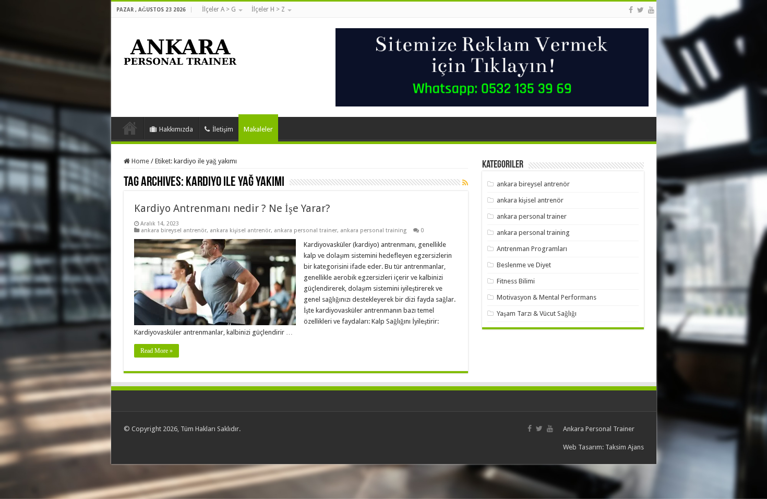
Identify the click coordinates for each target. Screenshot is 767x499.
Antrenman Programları (532, 249)
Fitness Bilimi (516, 281)
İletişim (222, 129)
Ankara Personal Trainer (598, 429)
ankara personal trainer (305, 230)
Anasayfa (129, 128)
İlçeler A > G (219, 9)
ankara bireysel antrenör (174, 230)
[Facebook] (631, 10)
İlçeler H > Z (268, 9)
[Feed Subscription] (465, 183)
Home (139, 161)
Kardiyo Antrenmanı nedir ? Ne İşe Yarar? (232, 208)
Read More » (156, 350)
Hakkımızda (176, 129)
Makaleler (258, 129)
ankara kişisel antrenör (240, 230)
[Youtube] (651, 10)
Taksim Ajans (624, 447)
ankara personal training (373, 230)
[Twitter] (640, 10)
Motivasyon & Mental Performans (546, 297)
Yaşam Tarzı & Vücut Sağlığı (537, 313)
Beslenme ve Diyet (524, 265)
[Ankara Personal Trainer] (180, 49)
